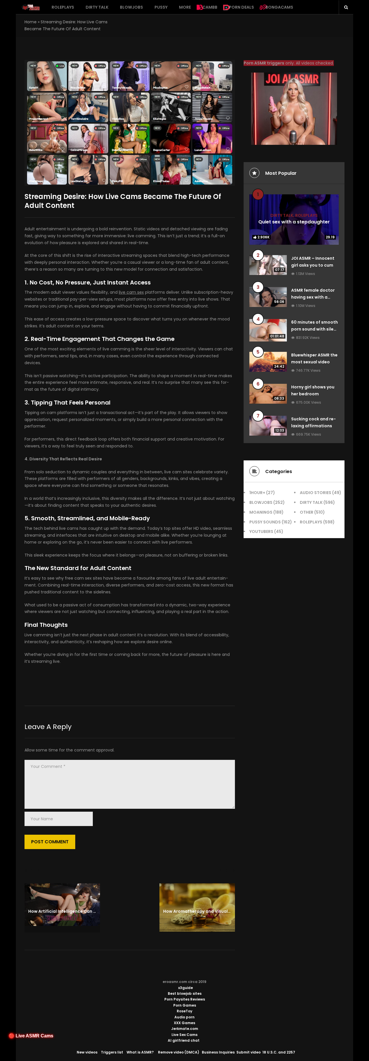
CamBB (209, 7)
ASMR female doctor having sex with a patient (313, 297)
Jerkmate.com (184, 1028)
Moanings (260, 512)
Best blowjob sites (185, 993)
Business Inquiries (218, 1052)
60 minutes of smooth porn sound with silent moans (314, 329)
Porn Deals (241, 7)
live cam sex (131, 292)
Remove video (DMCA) (178, 1052)
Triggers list (112, 1052)
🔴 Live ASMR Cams (31, 1035)
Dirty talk (97, 7)
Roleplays (63, 7)
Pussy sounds (265, 522)
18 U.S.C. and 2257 (278, 1052)
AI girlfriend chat (183, 1040)
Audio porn (184, 1017)
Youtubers (261, 531)
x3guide (185, 987)
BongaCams (279, 7)
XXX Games (184, 1022)
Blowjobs (131, 7)
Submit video (248, 1052)
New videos (87, 1052)
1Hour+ (257, 493)
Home (31, 22)
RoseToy (184, 1011)
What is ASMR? (140, 1052)
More (185, 7)
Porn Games (184, 1005)
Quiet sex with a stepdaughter (294, 221)
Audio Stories (315, 493)
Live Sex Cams (184, 1034)
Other (306, 512)
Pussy (161, 7)
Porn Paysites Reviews (184, 999)
